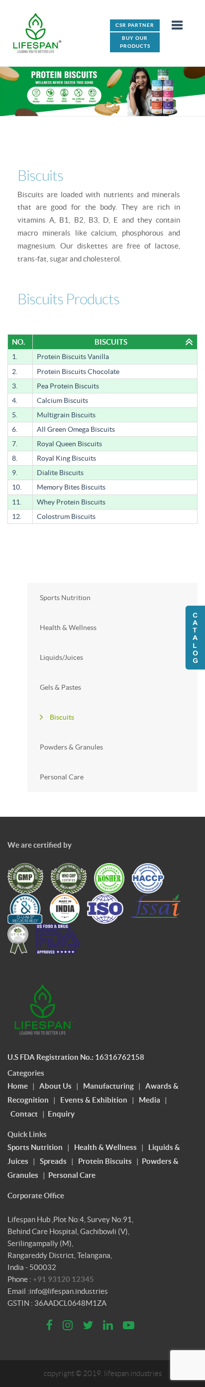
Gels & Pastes (60, 687)
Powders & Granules (71, 747)
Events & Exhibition (93, 1100)
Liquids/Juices (61, 657)
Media (149, 1100)
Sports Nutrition (65, 598)
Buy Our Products (135, 42)
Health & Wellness (68, 627)
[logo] (37, 33)
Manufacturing (108, 1086)
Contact (24, 1114)
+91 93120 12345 (63, 1279)
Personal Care (62, 777)
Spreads (53, 1161)
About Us (55, 1086)
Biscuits (62, 717)
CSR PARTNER (134, 25)
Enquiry (61, 1114)
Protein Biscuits (105, 1161)
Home (17, 1086)
